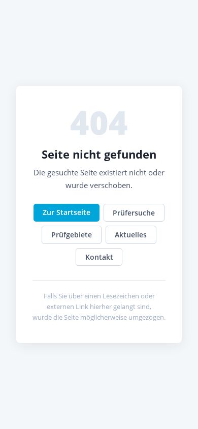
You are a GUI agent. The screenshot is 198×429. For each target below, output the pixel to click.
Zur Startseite (66, 212)
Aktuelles (131, 234)
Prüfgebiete (71, 234)
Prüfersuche (134, 213)
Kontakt (99, 257)
